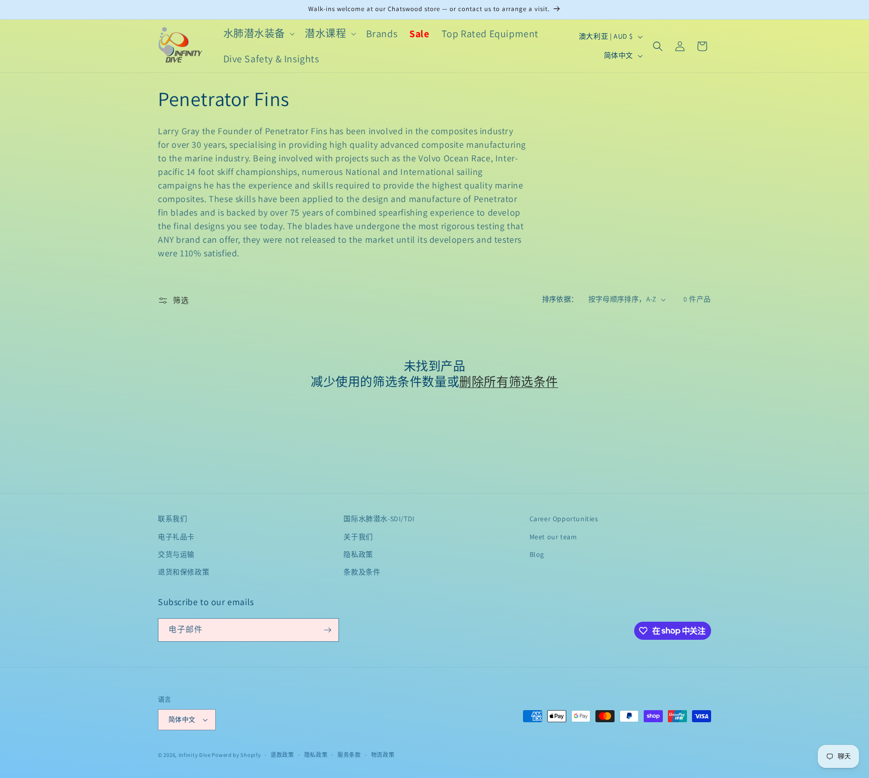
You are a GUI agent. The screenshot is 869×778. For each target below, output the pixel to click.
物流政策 (383, 754)
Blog (537, 554)
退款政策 (282, 754)
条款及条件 (361, 571)
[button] (258, 33)
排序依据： (560, 299)
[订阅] (327, 630)
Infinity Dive (195, 754)
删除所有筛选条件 (508, 382)
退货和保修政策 (183, 571)
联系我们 (172, 518)
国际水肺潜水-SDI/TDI (378, 518)
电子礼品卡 (176, 536)
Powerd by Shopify (236, 754)
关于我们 (358, 536)
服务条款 (349, 754)
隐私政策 (358, 554)
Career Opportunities (564, 518)
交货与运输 (176, 554)
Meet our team (553, 536)
